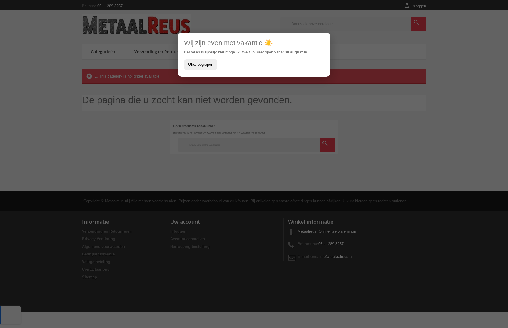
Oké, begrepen (200, 64)
